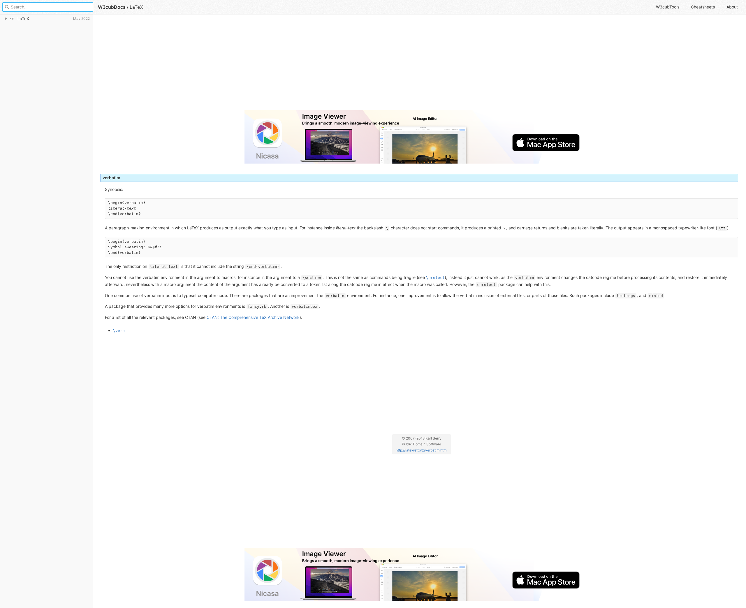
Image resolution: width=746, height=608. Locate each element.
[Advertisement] (275, 65)
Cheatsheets (703, 6)
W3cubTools (667, 6)
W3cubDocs (112, 7)
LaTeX (136, 7)
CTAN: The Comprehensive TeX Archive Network (253, 317)
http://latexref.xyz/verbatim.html (421, 450)
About (732, 6)
